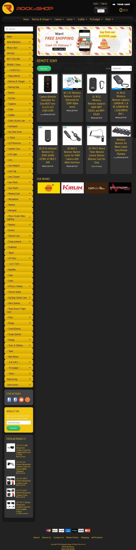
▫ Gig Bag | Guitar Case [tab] (17, 297)
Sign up (104, 4)
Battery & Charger (40, 19)
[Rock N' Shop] (28, 12)
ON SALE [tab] (11, 53)
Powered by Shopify (68, 549)
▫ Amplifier (11, 269)
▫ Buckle (10, 92)
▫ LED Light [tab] (12, 154)
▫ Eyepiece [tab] (11, 103)
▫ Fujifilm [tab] (11, 115)
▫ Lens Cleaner (13, 176)
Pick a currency (101, 8)
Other (108, 19)
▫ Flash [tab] (10, 109)
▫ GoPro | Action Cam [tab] (16, 120)
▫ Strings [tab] (10, 339)
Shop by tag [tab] (12, 379)
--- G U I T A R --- (14, 263)
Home (26, 19)
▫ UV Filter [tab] (11, 258)
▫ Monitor (11, 204)
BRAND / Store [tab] (13, 64)
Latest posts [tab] (12, 384)
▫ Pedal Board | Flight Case (16, 310)
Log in (96, 4)
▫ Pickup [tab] (10, 323)
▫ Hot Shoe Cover (14, 131)
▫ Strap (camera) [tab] (14, 241)
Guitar (70, 19)
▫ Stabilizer (12, 247)
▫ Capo (10, 275)
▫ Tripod (10, 252)
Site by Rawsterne (68, 546)
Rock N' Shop (66, 544)
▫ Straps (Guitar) (14, 334)
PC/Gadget (95, 19)
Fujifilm (81, 19)
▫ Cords (10, 280)
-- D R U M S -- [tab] (13, 362)
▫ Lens (9, 159)
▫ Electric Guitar (14, 291)
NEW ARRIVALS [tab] (14, 42)
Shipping (85, 537)
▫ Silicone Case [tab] (13, 235)
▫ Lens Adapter (13, 165)
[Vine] (27, 399)
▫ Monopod (11, 210)
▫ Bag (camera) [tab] (13, 75)
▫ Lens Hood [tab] (12, 182)
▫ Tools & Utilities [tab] (15, 345)
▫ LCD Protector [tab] (14, 143)
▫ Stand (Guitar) (14, 328)
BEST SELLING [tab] (13, 58)
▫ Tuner (10, 350)
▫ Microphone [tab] (12, 199)
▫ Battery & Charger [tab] (16, 81)
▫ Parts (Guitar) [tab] (13, 303)
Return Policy (72, 537)
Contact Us (58, 537)
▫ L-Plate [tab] (11, 137)
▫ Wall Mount (13, 356)
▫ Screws (10, 230)
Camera (58, 19)
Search (36, 537)
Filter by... (44, 68)
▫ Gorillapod (12, 126)
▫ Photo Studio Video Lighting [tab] (16, 217)
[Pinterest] (9, 399)
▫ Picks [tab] (10, 317)
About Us (46, 537)
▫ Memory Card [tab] (13, 193)
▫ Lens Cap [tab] (11, 171)
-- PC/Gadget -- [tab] (14, 367)
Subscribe (13, 428)
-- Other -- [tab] (11, 373)
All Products (97, 537)
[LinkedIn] (21, 399)
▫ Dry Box (11, 98)
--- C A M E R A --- (14, 70)
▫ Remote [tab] (11, 224)
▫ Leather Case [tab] (13, 148)
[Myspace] (15, 399)
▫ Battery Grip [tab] (13, 87)
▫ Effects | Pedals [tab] (15, 286)
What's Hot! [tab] (12, 47)
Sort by (108, 68)
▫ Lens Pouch (12, 187)
